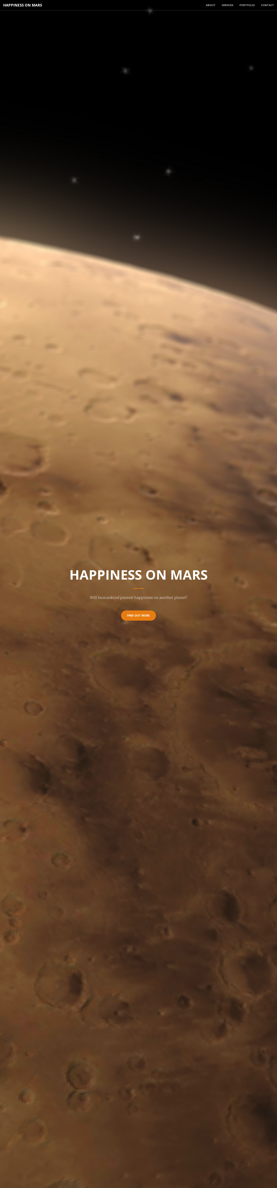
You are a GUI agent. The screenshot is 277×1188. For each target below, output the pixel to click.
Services (227, 5)
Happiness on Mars (22, 5)
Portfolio (247, 5)
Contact (267, 5)
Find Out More (138, 615)
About (211, 5)
